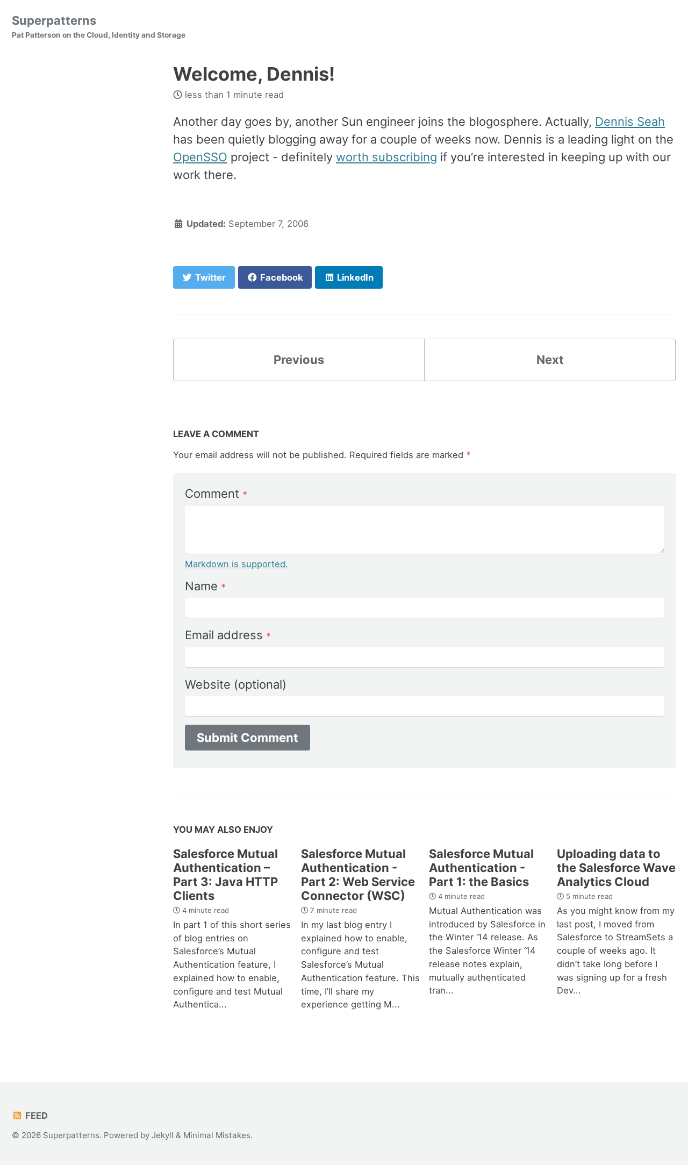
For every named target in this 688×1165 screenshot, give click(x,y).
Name (205, 586)
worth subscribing (386, 157)
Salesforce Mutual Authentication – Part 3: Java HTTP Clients (225, 875)
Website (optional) (235, 684)
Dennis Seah (630, 121)
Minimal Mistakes (216, 1135)
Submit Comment (247, 738)
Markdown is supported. (236, 564)
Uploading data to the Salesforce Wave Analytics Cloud (616, 868)
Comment (216, 494)
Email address (228, 635)
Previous (299, 360)
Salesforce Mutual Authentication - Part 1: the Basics (481, 868)
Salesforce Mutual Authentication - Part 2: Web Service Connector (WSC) (358, 875)
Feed (35, 1115)
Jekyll (163, 1135)
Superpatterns (98, 26)
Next (550, 360)
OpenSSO (200, 157)
